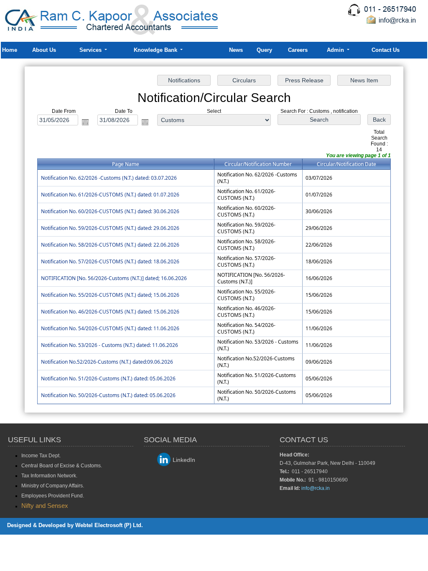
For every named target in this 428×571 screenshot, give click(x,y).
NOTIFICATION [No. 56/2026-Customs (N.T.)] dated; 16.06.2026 (114, 278)
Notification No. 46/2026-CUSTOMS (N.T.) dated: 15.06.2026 (110, 311)
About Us (44, 50)
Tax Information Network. (49, 476)
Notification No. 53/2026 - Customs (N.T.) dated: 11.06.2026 (109, 345)
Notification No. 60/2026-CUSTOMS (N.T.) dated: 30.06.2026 (110, 211)
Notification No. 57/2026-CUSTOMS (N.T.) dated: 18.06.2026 (110, 261)
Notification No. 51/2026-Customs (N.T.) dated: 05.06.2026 (108, 378)
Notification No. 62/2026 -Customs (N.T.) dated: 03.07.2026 (109, 177)
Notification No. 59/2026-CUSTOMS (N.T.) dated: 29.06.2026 (110, 228)
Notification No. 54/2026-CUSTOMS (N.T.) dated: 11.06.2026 (110, 328)
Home (9, 50)
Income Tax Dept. (41, 456)
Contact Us (386, 50)
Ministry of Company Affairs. (52, 486)
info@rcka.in (315, 488)
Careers (298, 50)
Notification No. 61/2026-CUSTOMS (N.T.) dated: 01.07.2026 (110, 194)
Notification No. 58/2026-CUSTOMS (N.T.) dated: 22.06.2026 (110, 244)
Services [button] (91, 50)
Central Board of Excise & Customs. (61, 466)
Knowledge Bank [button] (156, 50)
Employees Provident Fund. (52, 496)
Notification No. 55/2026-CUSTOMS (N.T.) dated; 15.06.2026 (110, 294)
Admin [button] (336, 50)
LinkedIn (184, 459)
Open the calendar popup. (85, 122)
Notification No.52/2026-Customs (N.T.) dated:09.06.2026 (107, 361)
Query (264, 50)
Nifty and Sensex (44, 505)
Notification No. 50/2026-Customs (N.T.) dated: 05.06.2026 (108, 395)
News (236, 50)
